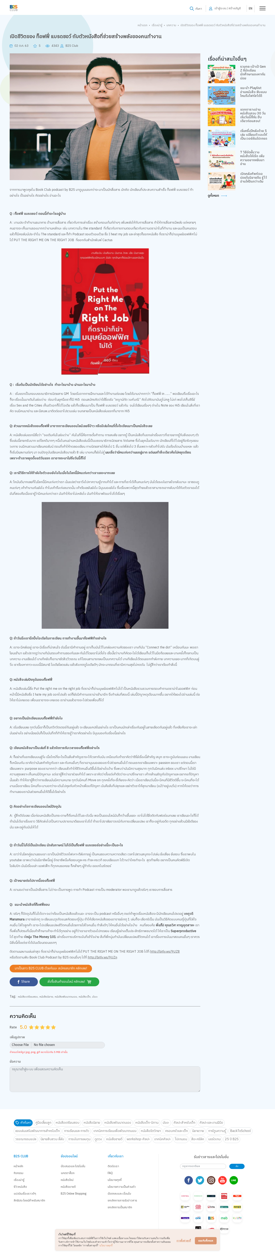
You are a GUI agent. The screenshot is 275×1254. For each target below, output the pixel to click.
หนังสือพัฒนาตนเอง (66, 997)
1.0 (32, 1032)
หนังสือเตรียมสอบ (28, 997)
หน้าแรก (142, 25)
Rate (13, 1027)
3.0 (43, 1032)
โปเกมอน (181, 1139)
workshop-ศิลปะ (138, 1139)
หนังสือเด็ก (85, 997)
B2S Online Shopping (74, 1193)
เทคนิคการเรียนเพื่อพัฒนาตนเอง (114, 1131)
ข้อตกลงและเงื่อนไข (119, 1193)
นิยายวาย (198, 1131)
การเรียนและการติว (76, 1131)
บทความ (171, 25)
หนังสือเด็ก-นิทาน (146, 1122)
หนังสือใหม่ (67, 1180)
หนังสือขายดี (114, 1139)
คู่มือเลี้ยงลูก (43, 1122)
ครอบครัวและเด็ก (176, 1131)
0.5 (30, 1032)
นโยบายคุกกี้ (115, 1180)
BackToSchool (240, 1131)
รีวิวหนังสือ (20, 1187)
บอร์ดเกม (214, 1139)
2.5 (41, 1032)
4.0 (48, 1032)
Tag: (13, 996)
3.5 (46, 1032)
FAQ (110, 1173)
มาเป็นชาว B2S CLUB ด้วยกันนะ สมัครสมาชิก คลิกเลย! (51, 968)
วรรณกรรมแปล (25, 1139)
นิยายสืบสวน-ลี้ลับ (52, 1139)
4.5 (52, 1032)
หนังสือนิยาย (46, 997)
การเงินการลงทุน (79, 1139)
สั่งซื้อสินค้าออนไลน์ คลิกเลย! (67, 981)
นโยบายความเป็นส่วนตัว (122, 1187)
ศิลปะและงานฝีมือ (211, 1122)
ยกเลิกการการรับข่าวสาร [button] (122, 1200)
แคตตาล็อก (67, 1173)
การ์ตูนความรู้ (217, 1131)
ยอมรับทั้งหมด (205, 1240)
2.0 (37, 1032)
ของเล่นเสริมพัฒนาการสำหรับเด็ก (37, 1131)
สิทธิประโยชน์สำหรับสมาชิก (29, 1200)
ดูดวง (98, 1139)
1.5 (35, 1032)
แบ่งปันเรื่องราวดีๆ (25, 1193)
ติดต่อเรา (113, 1166)
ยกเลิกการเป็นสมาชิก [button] (120, 1207)
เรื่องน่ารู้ (157, 25)
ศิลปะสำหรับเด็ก (184, 1122)
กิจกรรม (18, 1173)
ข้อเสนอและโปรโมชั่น (73, 1166)
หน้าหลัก (18, 1166)
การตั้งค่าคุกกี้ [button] (184, 1240)
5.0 (54, 1032)
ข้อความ (15, 1061)
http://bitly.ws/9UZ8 (165, 951)
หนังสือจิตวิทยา (151, 1131)
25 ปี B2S (232, 1139)
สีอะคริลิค (197, 1139)
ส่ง (237, 1166)
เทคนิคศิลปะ (162, 1139)
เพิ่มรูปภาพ (17, 1037)
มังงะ (95, 997)
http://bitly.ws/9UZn (102, 957)
